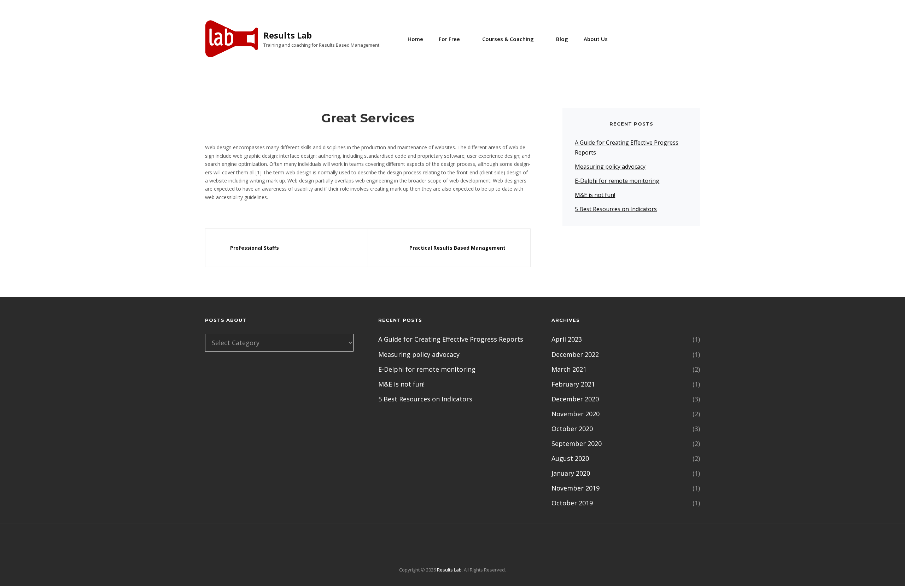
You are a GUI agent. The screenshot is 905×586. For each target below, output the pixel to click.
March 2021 (568, 369)
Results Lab (287, 35)
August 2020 (570, 458)
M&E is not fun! (595, 195)
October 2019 (572, 503)
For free (449, 38)
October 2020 (572, 428)
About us (596, 38)
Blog (562, 38)
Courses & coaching (508, 38)
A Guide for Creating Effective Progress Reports (450, 339)
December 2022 (575, 354)
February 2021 (573, 384)
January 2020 (570, 473)
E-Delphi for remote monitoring (617, 181)
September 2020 (576, 443)
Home (415, 38)
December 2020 (575, 399)
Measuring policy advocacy (610, 166)
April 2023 (566, 339)
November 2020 (575, 414)
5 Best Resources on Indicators (616, 209)
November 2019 (575, 488)
